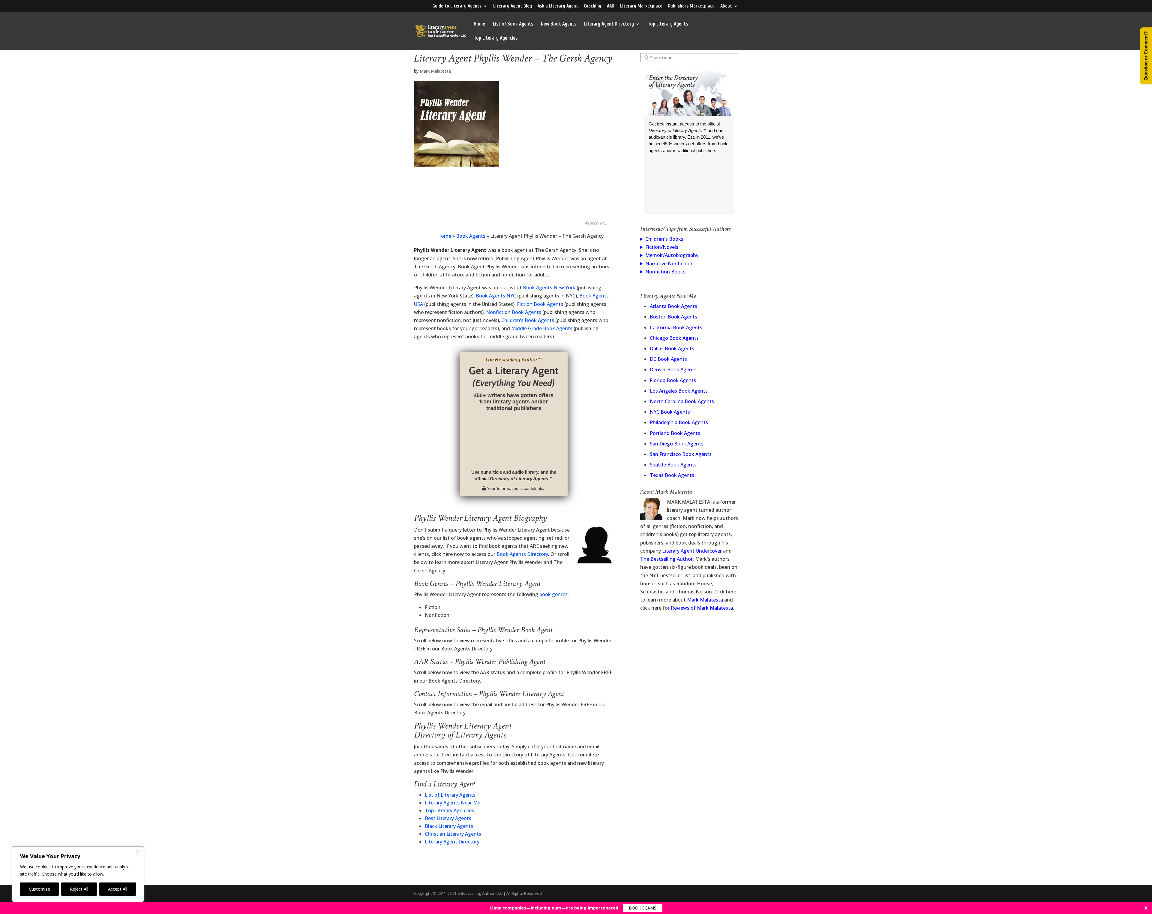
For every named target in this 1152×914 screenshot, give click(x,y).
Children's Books (664, 239)
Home (479, 24)
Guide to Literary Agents (457, 6)
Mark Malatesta (435, 71)
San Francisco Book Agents (681, 454)
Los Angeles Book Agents (679, 391)
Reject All (79, 889)
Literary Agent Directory (609, 24)
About (726, 6)
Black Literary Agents (449, 826)
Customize (39, 889)
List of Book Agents (513, 24)
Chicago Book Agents (674, 338)
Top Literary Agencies (496, 38)
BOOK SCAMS (642, 908)
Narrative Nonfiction (668, 263)
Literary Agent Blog (512, 6)
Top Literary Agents (668, 24)
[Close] (137, 851)
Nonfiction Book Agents (513, 312)
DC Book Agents (668, 359)
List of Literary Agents (450, 795)
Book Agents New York (549, 287)
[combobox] (689, 57)
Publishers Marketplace (691, 6)
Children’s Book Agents (527, 320)
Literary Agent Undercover (692, 550)
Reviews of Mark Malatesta (702, 608)
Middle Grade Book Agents (541, 328)
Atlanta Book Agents (673, 306)
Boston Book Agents (673, 316)
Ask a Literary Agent (558, 6)
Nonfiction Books (665, 271)
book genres (553, 594)
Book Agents (470, 236)
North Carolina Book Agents (682, 401)
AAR (610, 6)
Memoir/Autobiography (671, 255)
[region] (78, 874)
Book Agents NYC (496, 295)
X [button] (1146, 908)
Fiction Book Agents (540, 304)
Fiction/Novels (661, 247)
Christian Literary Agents (453, 834)
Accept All (117, 889)
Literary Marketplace (641, 6)
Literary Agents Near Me (452, 802)
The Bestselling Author (666, 559)
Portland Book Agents (675, 433)
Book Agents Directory (522, 554)
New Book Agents (558, 24)
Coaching (592, 6)
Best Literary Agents (448, 818)
